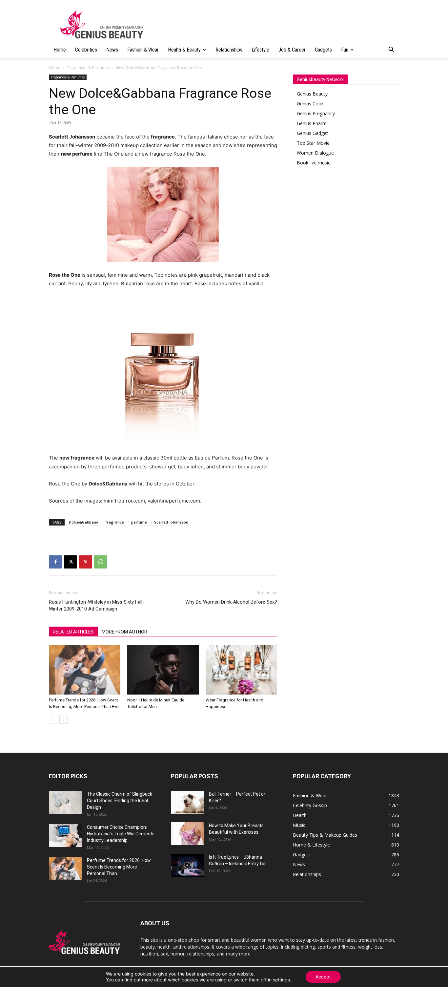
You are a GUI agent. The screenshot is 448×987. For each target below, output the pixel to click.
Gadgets (323, 50)
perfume (139, 522)
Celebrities (86, 50)
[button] (391, 50)
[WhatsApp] (100, 562)
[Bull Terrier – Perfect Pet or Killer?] (187, 802)
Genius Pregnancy (316, 113)
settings (281, 979)
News (112, 50)
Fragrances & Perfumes (88, 68)
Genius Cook (310, 103)
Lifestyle (260, 50)
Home (59, 50)
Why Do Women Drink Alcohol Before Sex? (231, 602)
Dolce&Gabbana (83, 522)
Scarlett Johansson (171, 522)
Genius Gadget (312, 133)
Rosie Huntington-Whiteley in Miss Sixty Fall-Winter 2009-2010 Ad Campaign (96, 605)
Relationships (228, 50)
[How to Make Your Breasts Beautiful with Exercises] (187, 833)
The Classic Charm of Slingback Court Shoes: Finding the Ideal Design (119, 800)
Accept (323, 976)
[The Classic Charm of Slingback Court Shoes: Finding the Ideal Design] (65, 802)
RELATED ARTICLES (73, 631)
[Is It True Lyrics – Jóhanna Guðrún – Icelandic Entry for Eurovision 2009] (187, 865)
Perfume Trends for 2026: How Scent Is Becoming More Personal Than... (119, 867)
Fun (344, 50)
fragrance (115, 522)
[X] (70, 562)
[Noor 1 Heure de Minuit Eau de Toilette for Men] (163, 670)
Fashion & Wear (143, 50)
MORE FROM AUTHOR (124, 631)
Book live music (313, 163)
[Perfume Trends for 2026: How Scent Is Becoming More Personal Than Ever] (84, 670)
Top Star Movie (313, 143)
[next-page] (63, 720)
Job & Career (292, 50)
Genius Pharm (312, 123)
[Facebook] (55, 562)
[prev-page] (53, 720)
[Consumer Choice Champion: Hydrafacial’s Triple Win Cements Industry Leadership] (65, 835)
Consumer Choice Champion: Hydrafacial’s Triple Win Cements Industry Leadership (120, 834)
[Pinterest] (85, 562)
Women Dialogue (315, 153)
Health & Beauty (184, 50)
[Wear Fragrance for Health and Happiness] (241, 670)
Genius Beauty (312, 94)
